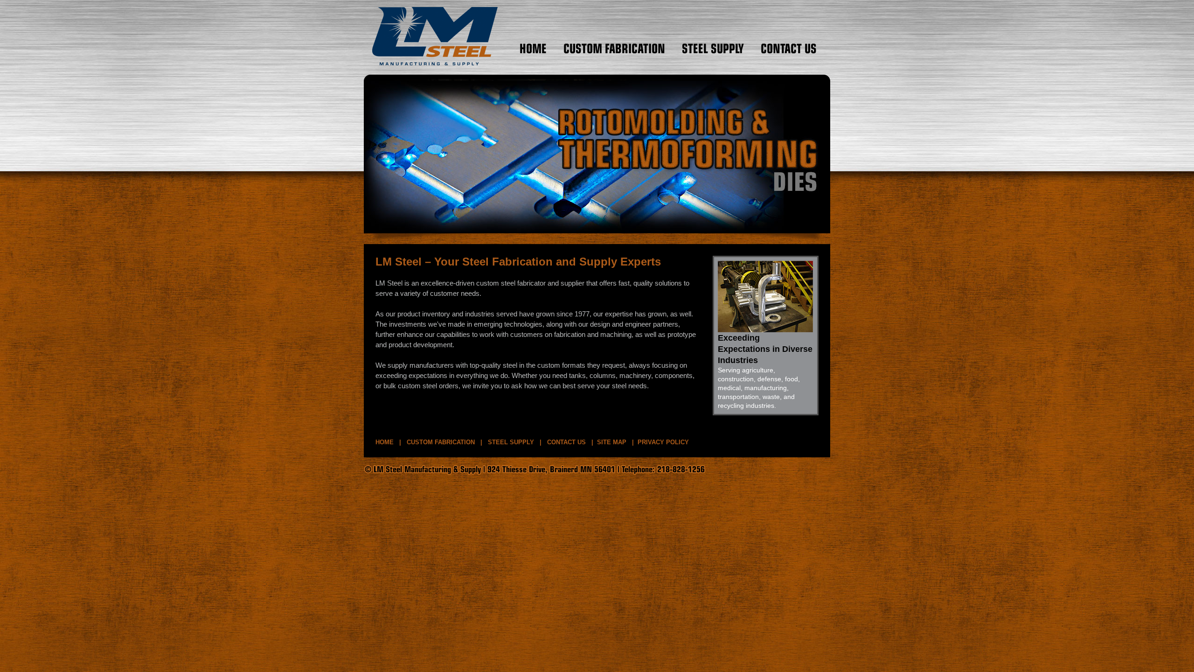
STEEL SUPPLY (511, 442)
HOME (384, 442)
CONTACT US (566, 442)
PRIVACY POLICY (663, 442)
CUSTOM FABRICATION (441, 442)
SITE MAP (611, 442)
